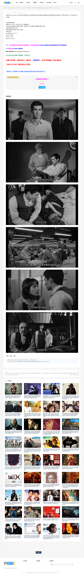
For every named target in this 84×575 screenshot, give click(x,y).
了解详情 (45, 552)
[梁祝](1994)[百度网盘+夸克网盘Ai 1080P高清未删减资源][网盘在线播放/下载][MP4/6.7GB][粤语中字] (32, 503)
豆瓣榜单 (15, 12)
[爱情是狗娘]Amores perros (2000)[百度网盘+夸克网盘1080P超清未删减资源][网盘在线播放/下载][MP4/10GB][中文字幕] (51, 467)
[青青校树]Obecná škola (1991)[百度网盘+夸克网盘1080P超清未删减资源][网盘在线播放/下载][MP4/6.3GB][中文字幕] (70, 414)
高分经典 (19, 12)
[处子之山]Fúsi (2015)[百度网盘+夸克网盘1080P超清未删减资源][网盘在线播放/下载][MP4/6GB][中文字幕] (13, 432)
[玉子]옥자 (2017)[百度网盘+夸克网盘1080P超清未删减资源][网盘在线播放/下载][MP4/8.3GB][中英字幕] (70, 450)
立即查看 (38, 552)
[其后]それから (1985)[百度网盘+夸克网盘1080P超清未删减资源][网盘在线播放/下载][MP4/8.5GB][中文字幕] (51, 485)
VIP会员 (54, 2)
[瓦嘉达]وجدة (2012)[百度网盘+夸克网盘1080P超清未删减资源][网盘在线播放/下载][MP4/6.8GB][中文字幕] (13, 503)
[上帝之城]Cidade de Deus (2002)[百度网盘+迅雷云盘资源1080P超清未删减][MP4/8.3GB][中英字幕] (51, 450)
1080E (8, 361)
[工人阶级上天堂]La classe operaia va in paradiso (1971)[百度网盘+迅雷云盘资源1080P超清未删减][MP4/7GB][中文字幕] (13, 467)
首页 (17, 2)
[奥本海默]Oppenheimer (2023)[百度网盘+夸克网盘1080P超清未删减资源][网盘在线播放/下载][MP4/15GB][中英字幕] (32, 485)
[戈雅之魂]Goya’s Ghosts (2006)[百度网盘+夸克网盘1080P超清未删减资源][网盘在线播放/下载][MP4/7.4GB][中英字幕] (32, 432)
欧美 (12, 12)
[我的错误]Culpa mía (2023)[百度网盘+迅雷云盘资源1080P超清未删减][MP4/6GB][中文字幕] (70, 503)
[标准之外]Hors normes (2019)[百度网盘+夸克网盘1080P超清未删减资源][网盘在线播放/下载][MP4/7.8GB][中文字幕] (13, 414)
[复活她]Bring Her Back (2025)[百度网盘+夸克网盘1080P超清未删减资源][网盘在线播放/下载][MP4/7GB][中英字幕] (13, 396)
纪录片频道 (48, 2)
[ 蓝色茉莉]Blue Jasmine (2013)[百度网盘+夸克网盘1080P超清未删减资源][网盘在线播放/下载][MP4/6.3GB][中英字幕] (32, 536)
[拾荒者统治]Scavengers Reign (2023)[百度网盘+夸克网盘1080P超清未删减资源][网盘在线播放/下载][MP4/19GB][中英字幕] (23, 374)
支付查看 (42, 87)
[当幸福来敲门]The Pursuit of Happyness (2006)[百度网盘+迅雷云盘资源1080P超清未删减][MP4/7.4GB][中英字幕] (51, 396)
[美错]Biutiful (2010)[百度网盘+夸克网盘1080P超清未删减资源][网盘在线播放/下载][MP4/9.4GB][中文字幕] (70, 432)
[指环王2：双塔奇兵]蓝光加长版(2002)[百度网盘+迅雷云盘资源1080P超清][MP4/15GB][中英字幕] (70, 520)
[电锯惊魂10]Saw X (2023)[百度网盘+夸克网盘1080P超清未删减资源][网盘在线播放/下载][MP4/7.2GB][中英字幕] (13, 485)
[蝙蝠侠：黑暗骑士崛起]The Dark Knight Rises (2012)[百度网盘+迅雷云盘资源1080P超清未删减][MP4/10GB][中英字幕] (13, 520)
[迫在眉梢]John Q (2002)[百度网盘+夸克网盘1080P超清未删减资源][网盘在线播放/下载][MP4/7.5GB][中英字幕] (61, 374)
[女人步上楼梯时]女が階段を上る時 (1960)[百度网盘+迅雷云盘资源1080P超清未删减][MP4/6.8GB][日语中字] (32, 520)
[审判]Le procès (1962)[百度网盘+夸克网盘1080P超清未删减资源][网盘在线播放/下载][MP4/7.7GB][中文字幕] (29, 361)
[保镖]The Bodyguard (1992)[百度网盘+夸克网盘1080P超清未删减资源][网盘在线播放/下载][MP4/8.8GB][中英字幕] (32, 396)
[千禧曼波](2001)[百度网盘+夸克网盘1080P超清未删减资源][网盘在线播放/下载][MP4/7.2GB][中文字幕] (70, 536)
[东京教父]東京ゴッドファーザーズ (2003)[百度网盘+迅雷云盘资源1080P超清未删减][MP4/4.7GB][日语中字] (70, 467)
